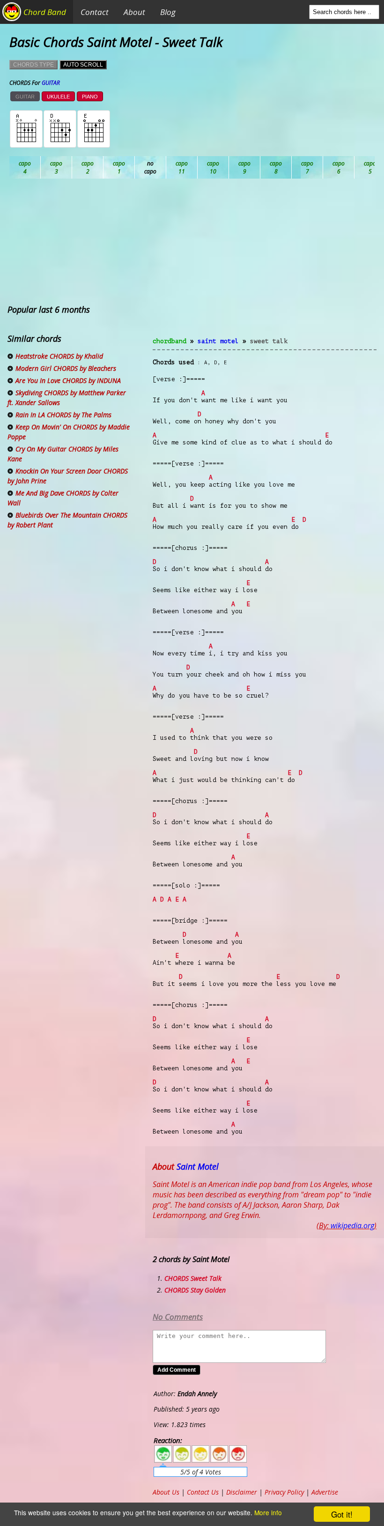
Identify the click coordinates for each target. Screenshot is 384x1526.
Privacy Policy (284, 1492)
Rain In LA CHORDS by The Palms (63, 414)
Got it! (342, 1514)
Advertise (324, 1492)
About (134, 12)
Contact (95, 12)
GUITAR (25, 96)
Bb (87, 167)
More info (268, 1512)
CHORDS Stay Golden (195, 1289)
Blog (168, 12)
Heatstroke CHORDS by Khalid (59, 356)
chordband (169, 341)
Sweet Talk (269, 341)
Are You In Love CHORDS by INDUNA (68, 380)
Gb (338, 167)
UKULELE (58, 96)
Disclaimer (241, 1492)
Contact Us (203, 1492)
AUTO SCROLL (83, 64)
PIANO (90, 96)
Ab (25, 167)
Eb (244, 167)
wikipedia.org (352, 1225)
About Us (166, 1492)
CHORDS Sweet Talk (193, 1278)
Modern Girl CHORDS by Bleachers (65, 368)
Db (182, 167)
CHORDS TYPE (33, 64)
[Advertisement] (265, 263)
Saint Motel (218, 341)
